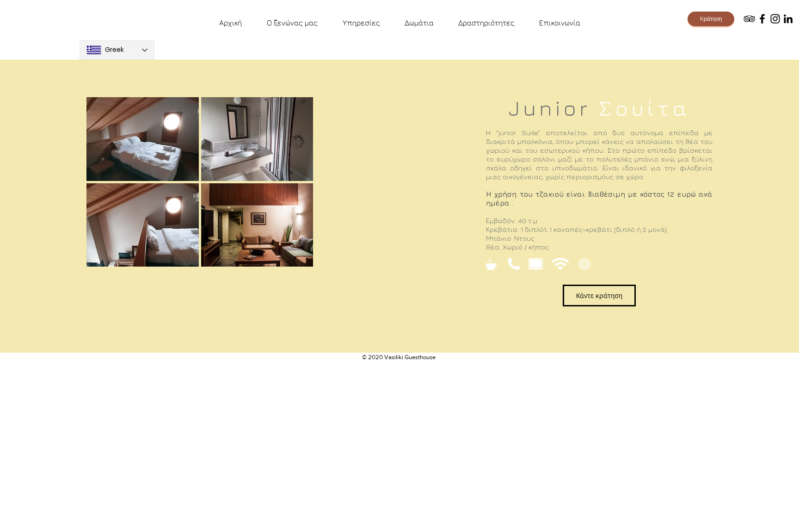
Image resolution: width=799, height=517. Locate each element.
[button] (142, 139)
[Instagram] (775, 18)
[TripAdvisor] (749, 18)
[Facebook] (762, 18)
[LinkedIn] (788, 18)
